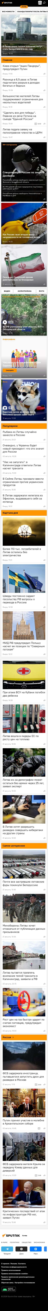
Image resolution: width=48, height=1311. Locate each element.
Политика (14, 1242)
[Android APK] (8, 1289)
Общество (26, 1242)
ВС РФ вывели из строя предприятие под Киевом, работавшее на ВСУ (23, 188)
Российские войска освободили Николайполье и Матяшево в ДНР (22, 194)
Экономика (39, 1242)
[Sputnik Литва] (7, 4)
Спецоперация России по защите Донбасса (23, 174)
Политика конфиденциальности (14, 1267)
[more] (44, 53)
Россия (7, 1037)
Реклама (13, 1263)
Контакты (22, 1263)
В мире (4, 1242)
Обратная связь (7, 1282)
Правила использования (11, 1270)
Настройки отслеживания (25, 1282)
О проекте (5, 1263)
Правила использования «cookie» (14, 1273)
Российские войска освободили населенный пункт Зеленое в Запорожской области (23, 181)
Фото (5, 382)
